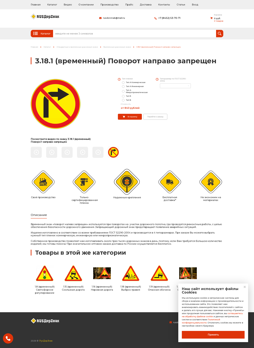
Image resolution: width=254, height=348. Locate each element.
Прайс (129, 4)
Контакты (164, 4)
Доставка (146, 4)
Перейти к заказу (155, 117)
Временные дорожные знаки (117, 47)
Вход (195, 4)
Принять (213, 334)
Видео (68, 4)
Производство (109, 4)
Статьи (181, 4)
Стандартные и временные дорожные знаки (77, 47)
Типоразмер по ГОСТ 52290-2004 (173, 80)
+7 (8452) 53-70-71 (169, 18)
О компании (86, 4)
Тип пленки (127, 79)
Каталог (52, 4)
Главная (36, 4)
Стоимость (126, 104)
